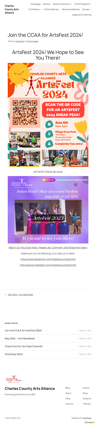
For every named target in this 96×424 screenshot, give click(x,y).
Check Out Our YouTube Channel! (24, 346)
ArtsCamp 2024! (14, 354)
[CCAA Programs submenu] (90, 4)
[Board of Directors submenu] (71, 4)
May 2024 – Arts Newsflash (20, 294)
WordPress (87, 418)
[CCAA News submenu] (41, 9)
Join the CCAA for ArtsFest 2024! (23, 330)
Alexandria (20, 41)
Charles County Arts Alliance (12, 9)
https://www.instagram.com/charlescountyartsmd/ (48, 265)
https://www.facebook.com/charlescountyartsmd (48, 259)
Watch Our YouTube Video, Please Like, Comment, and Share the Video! (48, 247)
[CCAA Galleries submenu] (59, 9)
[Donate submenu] (90, 9)
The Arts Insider (32, 41)
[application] (48, 209)
